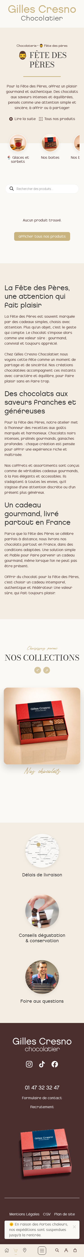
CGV (47, 1214)
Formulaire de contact (42, 1098)
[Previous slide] (37, 670)
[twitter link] (29, 1064)
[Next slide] (46, 670)
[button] (74, 1226)
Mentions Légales (24, 1214)
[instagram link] (42, 1064)
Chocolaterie (27, 46)
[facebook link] (54, 1064)
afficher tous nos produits (42, 236)
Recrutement (42, 1107)
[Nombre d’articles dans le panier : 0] (75, 1250)
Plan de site (64, 1214)
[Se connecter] (66, 1250)
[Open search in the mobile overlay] (59, 1252)
